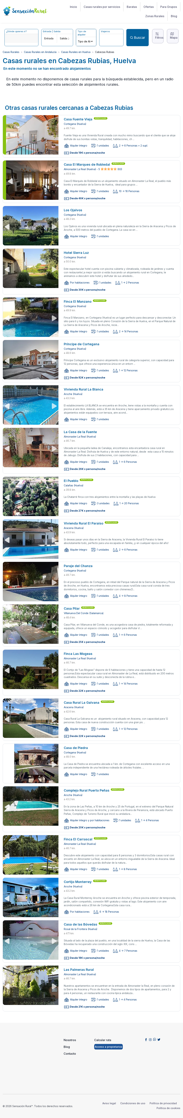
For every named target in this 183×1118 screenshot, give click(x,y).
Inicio (73, 7)
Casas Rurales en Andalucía (40, 51)
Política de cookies (168, 1108)
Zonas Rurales (154, 16)
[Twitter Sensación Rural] (158, 1039)
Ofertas (149, 7)
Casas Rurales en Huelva (75, 51)
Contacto (70, 1053)
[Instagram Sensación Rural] (150, 1039)
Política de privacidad (163, 1103)
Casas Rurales (11, 51)
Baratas (132, 7)
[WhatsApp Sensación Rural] (154, 1039)
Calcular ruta (102, 1040)
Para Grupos (168, 7)
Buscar (139, 37)
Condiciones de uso (132, 1103)
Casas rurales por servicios (102, 7)
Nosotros (70, 1040)
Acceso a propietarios (108, 1046)
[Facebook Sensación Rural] (146, 1039)
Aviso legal (109, 1103)
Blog (174, 16)
